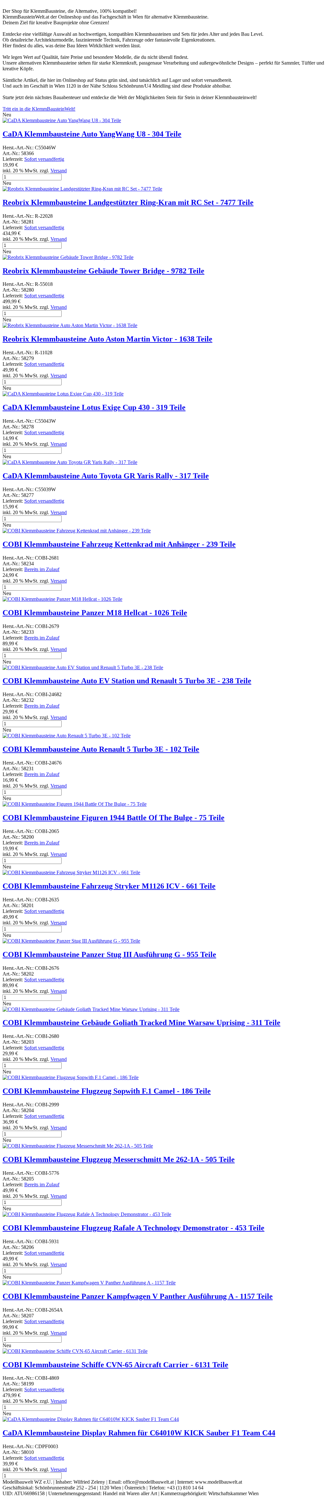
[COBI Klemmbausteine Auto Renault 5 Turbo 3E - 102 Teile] (67, 735)
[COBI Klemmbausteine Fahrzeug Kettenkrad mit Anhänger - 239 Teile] (77, 530)
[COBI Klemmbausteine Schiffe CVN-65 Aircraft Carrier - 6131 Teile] (75, 1351)
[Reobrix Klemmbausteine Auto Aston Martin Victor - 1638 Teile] (70, 325)
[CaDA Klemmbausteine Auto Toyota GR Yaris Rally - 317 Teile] (70, 462)
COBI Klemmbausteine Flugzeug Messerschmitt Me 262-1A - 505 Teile (119, 1159)
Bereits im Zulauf (41, 569)
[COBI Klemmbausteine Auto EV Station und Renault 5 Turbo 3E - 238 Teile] (83, 667)
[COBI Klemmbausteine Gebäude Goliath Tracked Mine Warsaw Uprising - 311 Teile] (91, 1009)
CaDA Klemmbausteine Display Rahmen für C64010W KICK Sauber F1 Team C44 (139, 1433)
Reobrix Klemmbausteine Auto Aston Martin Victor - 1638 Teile (107, 339)
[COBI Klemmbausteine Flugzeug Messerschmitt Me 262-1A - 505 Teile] (78, 1146)
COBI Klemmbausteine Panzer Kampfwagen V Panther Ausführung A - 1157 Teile (138, 1296)
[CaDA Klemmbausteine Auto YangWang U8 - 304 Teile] (62, 120)
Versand (58, 170)
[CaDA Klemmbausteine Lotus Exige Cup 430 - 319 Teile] (63, 393)
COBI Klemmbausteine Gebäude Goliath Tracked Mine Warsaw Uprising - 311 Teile (141, 1022)
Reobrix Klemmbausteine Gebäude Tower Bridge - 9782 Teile (103, 271)
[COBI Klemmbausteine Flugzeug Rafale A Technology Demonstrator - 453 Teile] (87, 1214)
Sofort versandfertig (44, 159)
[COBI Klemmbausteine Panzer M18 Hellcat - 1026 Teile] (62, 599)
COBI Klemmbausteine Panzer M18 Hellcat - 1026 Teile (95, 612)
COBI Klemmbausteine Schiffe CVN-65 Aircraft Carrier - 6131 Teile (115, 1365)
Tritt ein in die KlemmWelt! (39, 109)
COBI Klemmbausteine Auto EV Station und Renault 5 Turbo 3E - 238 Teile (127, 681)
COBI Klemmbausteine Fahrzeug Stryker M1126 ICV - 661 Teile (109, 886)
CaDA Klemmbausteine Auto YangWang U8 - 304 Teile (92, 134)
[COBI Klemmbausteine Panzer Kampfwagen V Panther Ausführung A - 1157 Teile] (89, 1282)
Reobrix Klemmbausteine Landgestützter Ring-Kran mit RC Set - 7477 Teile (128, 202)
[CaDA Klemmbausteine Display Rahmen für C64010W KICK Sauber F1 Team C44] (91, 1419)
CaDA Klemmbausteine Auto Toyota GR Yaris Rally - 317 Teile (106, 476)
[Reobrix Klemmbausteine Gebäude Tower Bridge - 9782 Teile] (68, 257)
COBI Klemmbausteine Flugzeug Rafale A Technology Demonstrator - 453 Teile (133, 1228)
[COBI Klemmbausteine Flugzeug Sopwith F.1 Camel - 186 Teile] (71, 1077)
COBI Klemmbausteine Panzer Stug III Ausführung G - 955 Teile (109, 954)
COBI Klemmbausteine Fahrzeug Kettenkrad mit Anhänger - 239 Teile (119, 544)
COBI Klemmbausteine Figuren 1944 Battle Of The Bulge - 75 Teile (113, 817)
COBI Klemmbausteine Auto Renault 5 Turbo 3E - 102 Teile (101, 749)
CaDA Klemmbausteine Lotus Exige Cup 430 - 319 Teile (94, 407)
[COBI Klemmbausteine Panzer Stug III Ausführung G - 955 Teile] (71, 941)
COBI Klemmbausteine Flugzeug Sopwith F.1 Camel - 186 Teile (107, 1091)
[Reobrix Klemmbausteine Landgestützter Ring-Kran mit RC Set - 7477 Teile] (82, 189)
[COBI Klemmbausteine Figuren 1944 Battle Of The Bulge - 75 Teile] (75, 804)
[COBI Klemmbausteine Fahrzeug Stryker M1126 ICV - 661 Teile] (71, 872)
